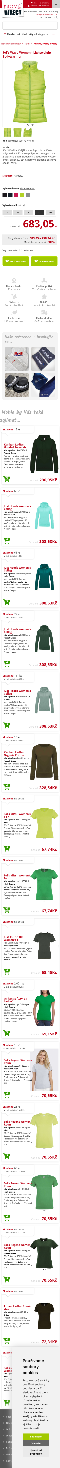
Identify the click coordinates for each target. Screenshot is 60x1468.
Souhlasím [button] (36, 1436)
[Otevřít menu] (56, 4)
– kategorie (27, 34)
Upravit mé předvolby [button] (36, 1452)
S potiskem (46, 261)
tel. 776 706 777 (47, 17)
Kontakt (10, 1460)
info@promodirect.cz (46, 14)
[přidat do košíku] (7, 479)
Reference (11, 1448)
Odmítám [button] (36, 1443)
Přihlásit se (44, 5)
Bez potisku (18, 261)
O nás (9, 1435)
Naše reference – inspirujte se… (29, 339)
